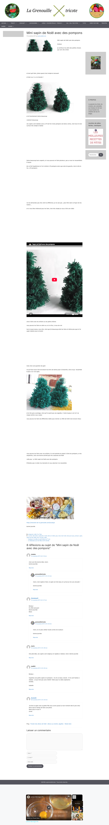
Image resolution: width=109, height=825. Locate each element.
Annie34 (33, 698)
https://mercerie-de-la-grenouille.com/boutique (41, 522)
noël (68, 535)
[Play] (77, 809)
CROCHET (22, 23)
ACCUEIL (3, 23)
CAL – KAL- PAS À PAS (72, 23)
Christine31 (34, 598)
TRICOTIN (104, 23)
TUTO (84, 23)
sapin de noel (30, 537)
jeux (57, 535)
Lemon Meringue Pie (37, 797)
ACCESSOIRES (33, 23)
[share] (68, 796)
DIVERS (10, 26)
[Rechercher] (101, 155)
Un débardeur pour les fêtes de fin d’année (38, 540)
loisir (59, 535)
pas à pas (71, 535)
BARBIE (3, 26)
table (35, 537)
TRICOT (13, 23)
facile (45, 535)
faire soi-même (51, 535)
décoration (35, 535)
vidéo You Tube (38, 534)
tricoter (41, 537)
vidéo (45, 537)
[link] (28, 796)
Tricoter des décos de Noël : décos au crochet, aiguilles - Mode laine (50, 724)
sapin (80, 535)
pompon (77, 535)
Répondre (31, 567)
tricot (38, 537)
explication (41, 535)
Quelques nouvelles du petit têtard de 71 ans (39, 539)
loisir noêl (63, 535)
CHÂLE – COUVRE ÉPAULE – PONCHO (52, 23)
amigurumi (30, 534)
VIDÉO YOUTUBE (94, 23)
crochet (30, 535)
